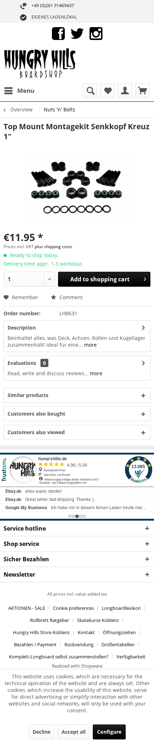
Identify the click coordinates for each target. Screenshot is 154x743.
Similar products (28, 395)
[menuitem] (19, 91)
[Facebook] (58, 33)
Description (22, 327)
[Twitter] (77, 33)
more (90, 344)
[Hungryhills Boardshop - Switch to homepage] (40, 64)
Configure (109, 731)
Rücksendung (78, 644)
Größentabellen (118, 644)
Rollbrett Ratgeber (49, 620)
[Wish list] (107, 91)
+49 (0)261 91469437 (53, 5)
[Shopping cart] (142, 91)
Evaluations (22, 363)
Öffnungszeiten (119, 632)
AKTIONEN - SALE (26, 608)
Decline (41, 731)
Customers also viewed (36, 432)
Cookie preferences (73, 608)
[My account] (125, 91)
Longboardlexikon (121, 608)
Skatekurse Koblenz (98, 620)
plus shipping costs (53, 247)
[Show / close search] (90, 91)
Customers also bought (36, 413)
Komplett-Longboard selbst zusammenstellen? (59, 656)
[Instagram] (96, 33)
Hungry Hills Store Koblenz (41, 632)
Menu (25, 90)
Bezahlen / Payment (35, 644)
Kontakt (86, 632)
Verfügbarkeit (130, 656)
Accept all (74, 731)
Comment (70, 297)
